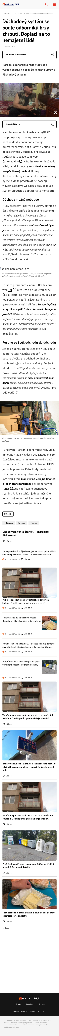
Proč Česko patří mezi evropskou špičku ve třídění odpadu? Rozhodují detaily (21, 663)
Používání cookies (28, 1012)
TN (10, 290)
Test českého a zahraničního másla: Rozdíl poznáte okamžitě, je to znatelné (22, 619)
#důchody (8, 523)
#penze (34, 523)
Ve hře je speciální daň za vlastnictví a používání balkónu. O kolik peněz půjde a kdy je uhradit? (25, 601)
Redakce (29, 1004)
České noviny (10, 161)
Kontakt (42, 1004)
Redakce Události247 (17, 54)
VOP (44, 1012)
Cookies (16, 1012)
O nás (18, 1004)
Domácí (20, 13)
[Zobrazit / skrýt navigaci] (54, 4)
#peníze (21, 523)
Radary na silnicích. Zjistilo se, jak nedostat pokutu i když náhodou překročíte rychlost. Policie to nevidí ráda (29, 553)
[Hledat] (46, 4)
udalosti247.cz (7, 13)
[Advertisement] (29, 958)
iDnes (5, 488)
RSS (39, 1012)
